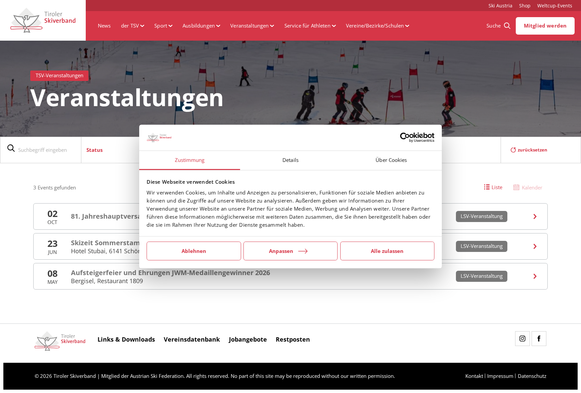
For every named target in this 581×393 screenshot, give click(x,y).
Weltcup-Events (554, 5)
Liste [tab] (497, 187)
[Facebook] (539, 338)
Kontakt (474, 376)
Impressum (500, 376)
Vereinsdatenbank (192, 339)
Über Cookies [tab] (391, 160)
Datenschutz (532, 376)
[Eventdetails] (535, 216)
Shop (525, 5)
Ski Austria (500, 5)
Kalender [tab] (532, 187)
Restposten (293, 339)
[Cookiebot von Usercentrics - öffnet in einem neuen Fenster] (405, 138)
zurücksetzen (532, 150)
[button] (132, 26)
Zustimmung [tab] (190, 160)
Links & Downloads (126, 339)
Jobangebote (248, 339)
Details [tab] (290, 160)
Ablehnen (194, 251)
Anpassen (281, 251)
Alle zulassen (387, 251)
